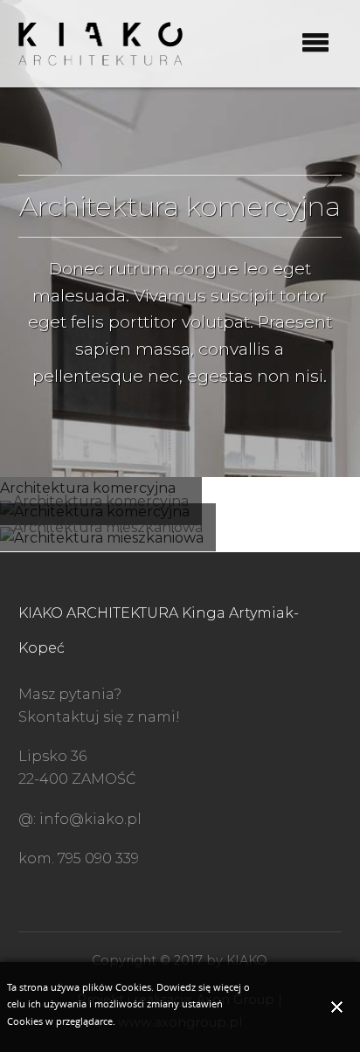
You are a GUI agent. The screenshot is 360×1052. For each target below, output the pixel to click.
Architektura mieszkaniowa (108, 527)
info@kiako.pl (90, 819)
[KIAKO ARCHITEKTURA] (100, 42)
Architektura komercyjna (101, 501)
